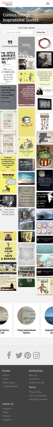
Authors (6, 375)
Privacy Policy (35, 391)
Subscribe (40, 32)
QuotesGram (7, 3)
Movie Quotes (9, 382)
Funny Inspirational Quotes (27, 331)
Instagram (7, 419)
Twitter (5, 412)
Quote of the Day (36, 382)
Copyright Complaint (38, 399)
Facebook (7, 408)
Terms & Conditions (38, 395)
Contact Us (34, 378)
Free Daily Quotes (26, 27)
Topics (5, 378)
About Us (33, 375)
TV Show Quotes (10, 386)
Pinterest (6, 415)
